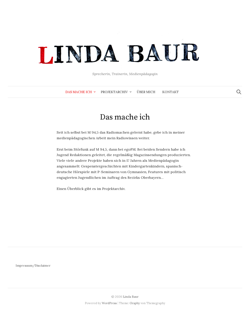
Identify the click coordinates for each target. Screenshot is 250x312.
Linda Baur (131, 297)
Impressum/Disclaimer (33, 265)
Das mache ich (78, 92)
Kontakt (170, 92)
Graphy (135, 303)
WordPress (109, 303)
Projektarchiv (114, 92)
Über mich (146, 92)
